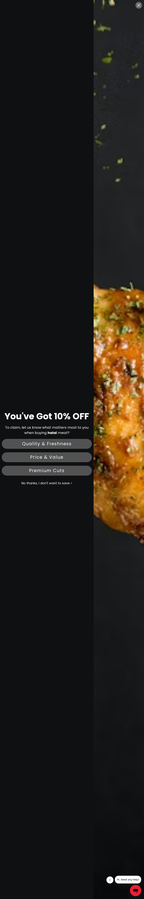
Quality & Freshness (47, 444)
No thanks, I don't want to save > (46, 483)
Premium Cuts (47, 470)
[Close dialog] (138, 5)
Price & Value (46, 457)
